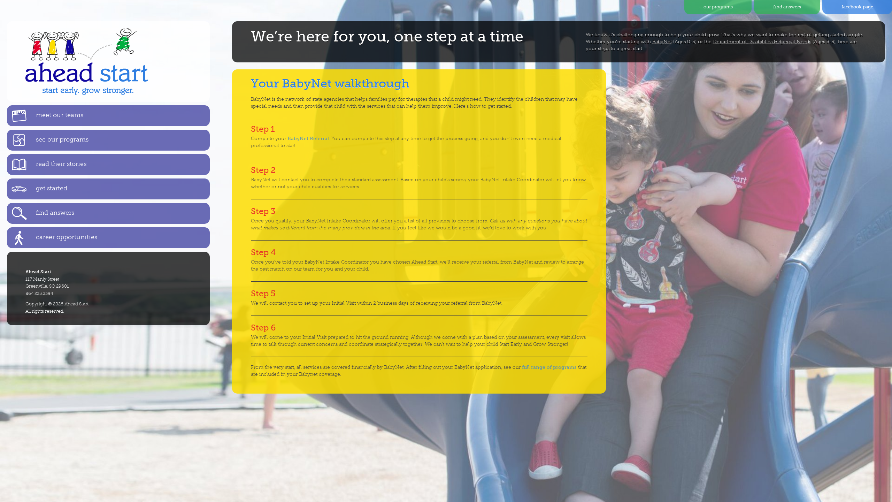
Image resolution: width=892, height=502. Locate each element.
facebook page (857, 6)
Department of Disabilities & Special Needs (762, 42)
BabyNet (662, 42)
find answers (787, 6)
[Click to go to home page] (108, 61)
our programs (718, 6)
